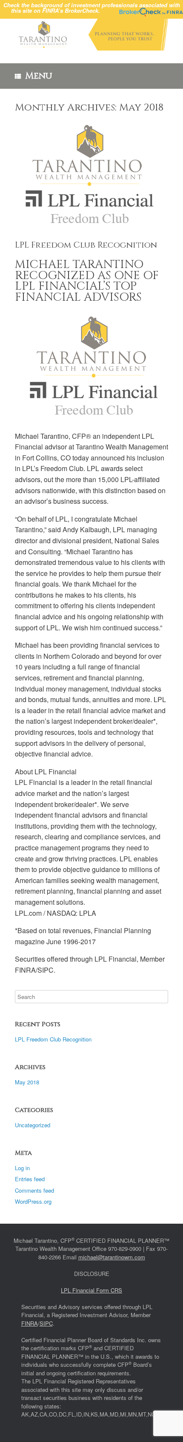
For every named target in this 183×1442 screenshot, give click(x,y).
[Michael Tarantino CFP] (91, 35)
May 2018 (27, 1082)
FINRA (29, 1323)
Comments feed (34, 1190)
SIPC (46, 1323)
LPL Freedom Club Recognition (86, 245)
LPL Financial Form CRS (91, 1290)
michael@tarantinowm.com (111, 1257)
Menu (38, 76)
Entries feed (30, 1179)
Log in (22, 1168)
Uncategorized (32, 1125)
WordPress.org (33, 1201)
